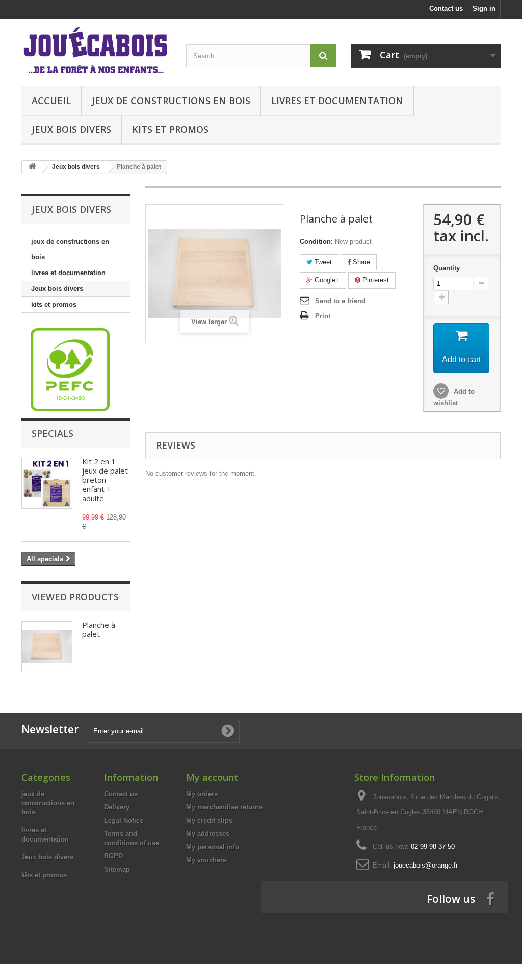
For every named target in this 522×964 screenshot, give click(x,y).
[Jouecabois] (96, 50)
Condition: (316, 241)
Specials (52, 433)
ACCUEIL (51, 100)
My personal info (212, 847)
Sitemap (117, 869)
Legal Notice (123, 820)
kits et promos (170, 129)
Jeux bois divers (71, 129)
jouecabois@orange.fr (426, 865)
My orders (202, 794)
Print (322, 316)
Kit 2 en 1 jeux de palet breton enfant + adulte (105, 479)
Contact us (446, 8)
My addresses (207, 833)
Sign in (484, 8)
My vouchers (206, 860)
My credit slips (209, 820)
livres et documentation (337, 100)
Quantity (446, 268)
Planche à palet (98, 629)
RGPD (113, 856)
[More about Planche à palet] (46, 646)
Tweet (322, 262)
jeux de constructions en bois (171, 100)
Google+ (326, 280)
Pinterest (374, 280)
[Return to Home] (32, 167)
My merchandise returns (224, 807)
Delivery (116, 807)
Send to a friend (340, 301)
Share (360, 262)
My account (212, 777)
